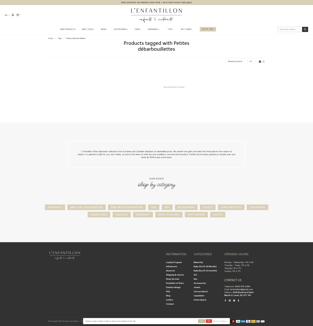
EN (6, 15)
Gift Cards (186, 29)
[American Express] (243, 322)
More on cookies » (220, 321)
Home (50, 38)
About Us (170, 270)
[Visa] (238, 322)
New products (68, 29)
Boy (167, 207)
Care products (231, 207)
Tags (60, 38)
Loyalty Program (174, 262)
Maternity (55, 207)
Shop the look (172, 279)
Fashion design (173, 287)
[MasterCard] (233, 322)
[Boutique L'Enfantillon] (64, 255)
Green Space (99, 214)
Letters (169, 300)
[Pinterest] (234, 300)
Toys (170, 29)
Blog (168, 295)
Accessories (120, 29)
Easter (217, 214)
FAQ (168, 291)
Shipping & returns (175, 275)
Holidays (122, 214)
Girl (153, 207)
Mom (103, 29)
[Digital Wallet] (260, 322)
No (209, 321)
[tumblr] (239, 300)
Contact (170, 304)
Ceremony (153, 29)
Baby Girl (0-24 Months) (86, 207)
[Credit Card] (248, 322)
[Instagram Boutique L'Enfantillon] (230, 300)
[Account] (13, 15)
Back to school (169, 214)
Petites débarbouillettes (75, 38)
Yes (201, 321)
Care (137, 29)
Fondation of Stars (175, 283)
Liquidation (257, 207)
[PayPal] (253, 322)
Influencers (171, 266)
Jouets (208, 207)
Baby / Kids (87, 29)
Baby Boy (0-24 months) (127, 207)
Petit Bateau (196, 214)
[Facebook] (225, 300)
